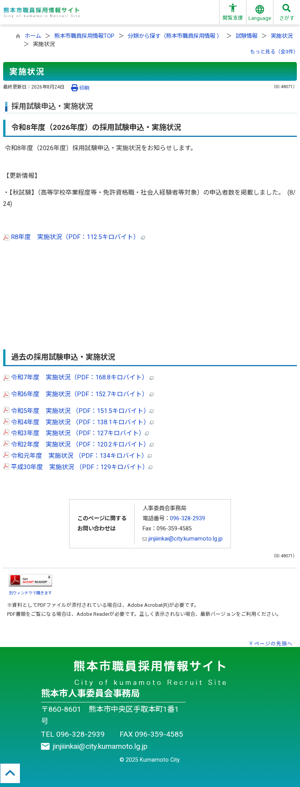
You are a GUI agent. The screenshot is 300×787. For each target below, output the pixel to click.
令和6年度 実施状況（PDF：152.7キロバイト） (79, 394)
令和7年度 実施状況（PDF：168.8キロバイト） (79, 377)
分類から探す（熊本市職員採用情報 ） (175, 36)
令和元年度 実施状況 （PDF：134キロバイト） (78, 455)
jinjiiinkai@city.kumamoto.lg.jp (185, 538)
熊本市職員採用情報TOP (84, 36)
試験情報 (246, 36)
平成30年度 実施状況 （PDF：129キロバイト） (78, 467)
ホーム (33, 36)
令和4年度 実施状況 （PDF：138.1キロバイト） (79, 422)
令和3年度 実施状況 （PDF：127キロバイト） (77, 433)
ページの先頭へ (273, 644)
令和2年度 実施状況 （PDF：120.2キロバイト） (79, 444)
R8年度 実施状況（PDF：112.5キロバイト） (75, 237)
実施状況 (282, 36)
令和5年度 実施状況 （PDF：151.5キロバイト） (79, 411)
